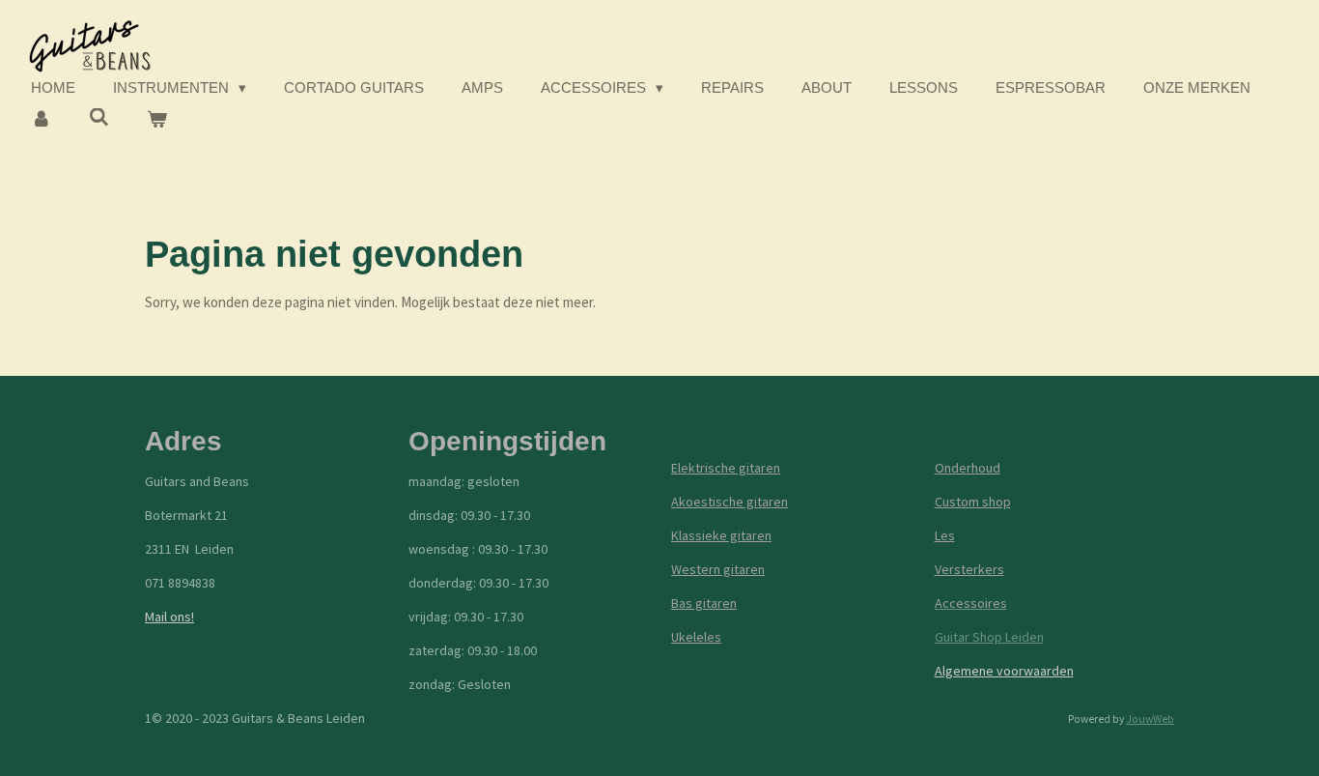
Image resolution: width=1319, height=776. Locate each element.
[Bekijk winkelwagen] (157, 120)
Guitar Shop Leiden (989, 637)
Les (945, 535)
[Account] (41, 120)
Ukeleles (696, 637)
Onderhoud (967, 467)
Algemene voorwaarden (1004, 670)
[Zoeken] (99, 117)
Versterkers (969, 569)
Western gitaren (718, 569)
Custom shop (973, 501)
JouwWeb (1150, 719)
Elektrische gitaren (725, 467)
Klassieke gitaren (721, 535)
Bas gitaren (704, 603)
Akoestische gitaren (729, 501)
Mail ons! (169, 616)
